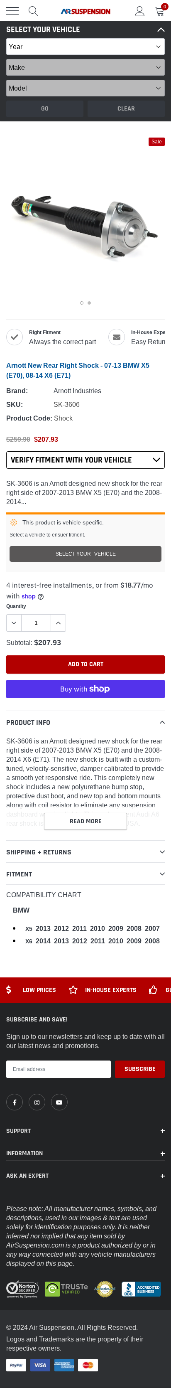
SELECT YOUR (86, 554)
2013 (43, 929)
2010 (97, 929)
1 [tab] (81, 303)
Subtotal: (19, 642)
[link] (14, 1102)
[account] (140, 11)
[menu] (12, 11)
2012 (61, 929)
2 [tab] (89, 303)
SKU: (14, 405)
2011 (79, 929)
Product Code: (29, 418)
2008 (134, 929)
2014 (43, 941)
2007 (152, 929)
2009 (115, 929)
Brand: (17, 391)
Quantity (16, 606)
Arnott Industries (77, 390)
